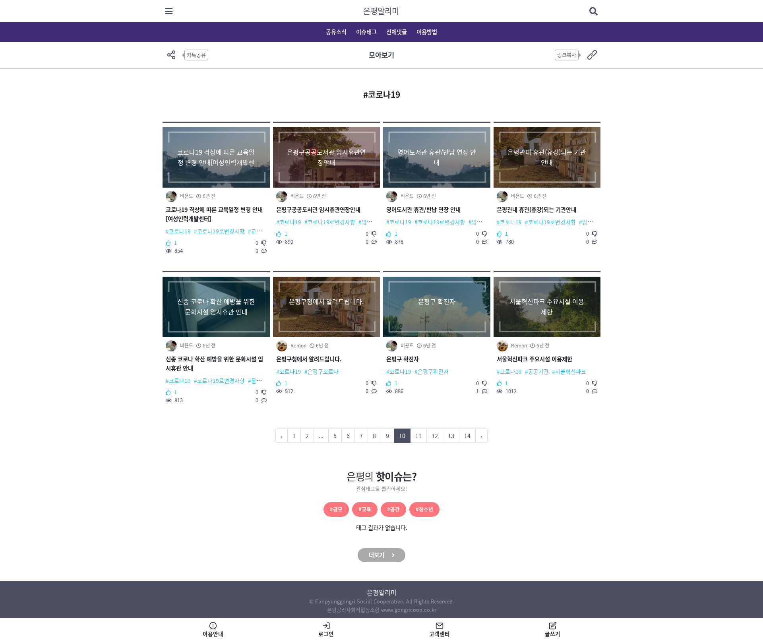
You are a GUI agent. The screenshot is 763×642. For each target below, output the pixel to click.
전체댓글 (396, 31)
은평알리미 (381, 11)
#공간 (393, 509)
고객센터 (439, 634)
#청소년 (424, 509)
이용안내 (213, 634)
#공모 (336, 509)
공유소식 (336, 31)
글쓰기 (552, 634)
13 (451, 435)
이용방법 (426, 31)
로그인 (326, 634)
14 (467, 435)
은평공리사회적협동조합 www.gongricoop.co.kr (381, 609)
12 (435, 435)
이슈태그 (366, 31)
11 (418, 435)
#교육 (364, 509)
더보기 (376, 555)
